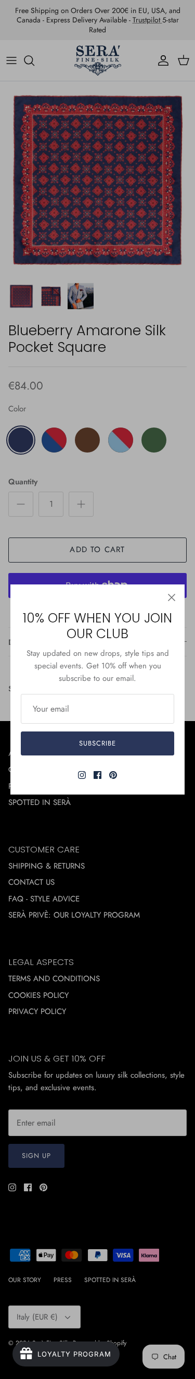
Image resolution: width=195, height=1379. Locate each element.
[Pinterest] (113, 775)
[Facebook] (97, 775)
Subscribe (97, 743)
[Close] (171, 597)
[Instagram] (82, 775)
